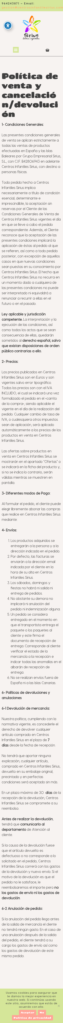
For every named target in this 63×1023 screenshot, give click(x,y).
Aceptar (27, 1012)
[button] (16, 50)
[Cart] (47, 50)
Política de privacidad (32, 1017)
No (42, 1012)
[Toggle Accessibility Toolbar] (8, 25)
